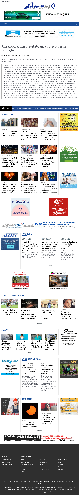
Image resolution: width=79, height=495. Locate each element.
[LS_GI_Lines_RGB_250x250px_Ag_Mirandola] (58, 216)
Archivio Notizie (7, 464)
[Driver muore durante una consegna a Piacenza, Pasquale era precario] (69, 303)
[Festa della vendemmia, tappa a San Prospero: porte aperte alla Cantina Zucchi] (29, 122)
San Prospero (62, 460)
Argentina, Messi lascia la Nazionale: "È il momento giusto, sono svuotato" (48, 314)
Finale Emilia (25, 462)
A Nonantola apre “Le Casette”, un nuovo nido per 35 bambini (48, 368)
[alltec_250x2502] (10, 250)
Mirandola (25, 55)
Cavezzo (42, 460)
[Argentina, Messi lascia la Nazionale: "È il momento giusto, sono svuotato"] (49, 303)
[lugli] (20, 216)
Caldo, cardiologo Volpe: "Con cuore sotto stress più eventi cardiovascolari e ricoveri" (7, 345)
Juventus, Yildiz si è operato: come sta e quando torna (9, 312)
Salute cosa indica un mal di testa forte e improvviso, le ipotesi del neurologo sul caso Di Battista (21, 345)
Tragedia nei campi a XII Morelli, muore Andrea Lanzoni (9, 133)
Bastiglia (42, 467)
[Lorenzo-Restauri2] (10, 375)
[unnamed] (69, 162)
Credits (38, 483)
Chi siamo (7, 481)
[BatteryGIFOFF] (69, 131)
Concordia (24, 467)
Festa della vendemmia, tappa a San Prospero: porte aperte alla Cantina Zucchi (29, 135)
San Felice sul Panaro (27, 464)
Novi (59, 462)
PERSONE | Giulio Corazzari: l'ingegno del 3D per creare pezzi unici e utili (49, 245)
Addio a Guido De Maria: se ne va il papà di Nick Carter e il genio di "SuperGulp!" (48, 162)
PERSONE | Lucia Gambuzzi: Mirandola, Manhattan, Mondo (68, 245)
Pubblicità (24, 481)
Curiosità (27, 399)
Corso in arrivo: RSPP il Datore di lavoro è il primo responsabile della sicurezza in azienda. (59, 223)
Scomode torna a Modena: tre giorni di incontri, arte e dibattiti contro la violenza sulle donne (29, 189)
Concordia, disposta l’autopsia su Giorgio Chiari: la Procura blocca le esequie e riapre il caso (9, 189)
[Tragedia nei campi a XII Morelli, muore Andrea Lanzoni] (9, 122)
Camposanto (44, 462)
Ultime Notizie (6, 462)
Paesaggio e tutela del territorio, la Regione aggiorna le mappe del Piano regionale (29, 419)
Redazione (6, 55)
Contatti (15, 481)
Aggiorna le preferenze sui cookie (62, 481)
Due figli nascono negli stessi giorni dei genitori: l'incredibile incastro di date (48, 419)
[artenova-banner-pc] (39, 438)
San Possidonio (44, 469)
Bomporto (43, 464)
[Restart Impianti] (69, 346)
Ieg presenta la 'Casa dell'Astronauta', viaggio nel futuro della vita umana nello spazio (28, 314)
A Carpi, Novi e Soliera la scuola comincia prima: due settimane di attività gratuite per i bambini (29, 162)
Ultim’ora (5, 108)
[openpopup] (76, 23)
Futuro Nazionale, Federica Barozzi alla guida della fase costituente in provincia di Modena (48, 189)
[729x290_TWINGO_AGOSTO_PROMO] (39, 19)
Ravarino (61, 467)
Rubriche (27, 234)
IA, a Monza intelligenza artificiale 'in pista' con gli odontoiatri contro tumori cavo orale (51, 345)
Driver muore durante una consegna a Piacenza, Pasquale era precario (68, 316)
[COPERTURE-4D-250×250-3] (20, 290)
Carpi (22, 472)
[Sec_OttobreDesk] (39, 33)
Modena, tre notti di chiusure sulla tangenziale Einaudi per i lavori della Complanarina (9, 162)
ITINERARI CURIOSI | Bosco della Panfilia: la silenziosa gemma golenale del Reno (30, 246)
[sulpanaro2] (58, 290)
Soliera (60, 464)
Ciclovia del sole (7, 460)
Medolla (23, 469)
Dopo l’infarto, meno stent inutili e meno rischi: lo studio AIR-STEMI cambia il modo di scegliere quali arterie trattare (48, 135)
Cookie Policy (44, 481)
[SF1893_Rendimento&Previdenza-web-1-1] (69, 189)
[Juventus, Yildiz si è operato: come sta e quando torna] (9, 303)
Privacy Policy (33, 481)
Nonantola (61, 469)
